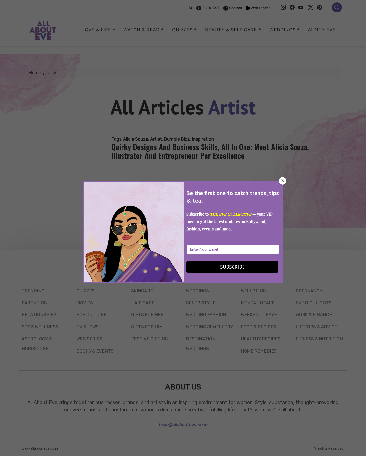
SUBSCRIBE (232, 267)
